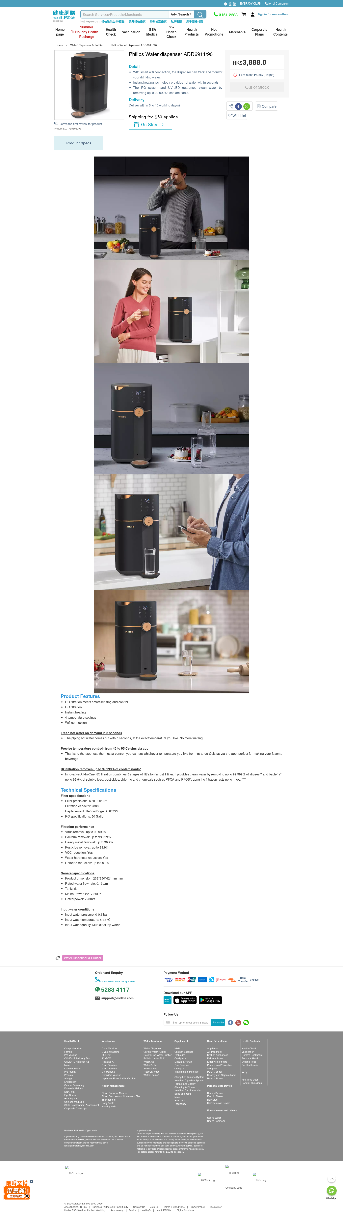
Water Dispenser (153, 1048)
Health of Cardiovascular (187, 1090)
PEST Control (214, 1071)
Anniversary (117, 1210)
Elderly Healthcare (217, 1061)
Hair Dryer (212, 1099)
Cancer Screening (74, 1085)
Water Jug (149, 1061)
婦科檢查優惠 (158, 21)
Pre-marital (70, 1071)
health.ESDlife (163, 1210)
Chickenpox (108, 1071)
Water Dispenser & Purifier (82, 958)
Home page (60, 32)
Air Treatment (214, 1051)
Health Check (249, 1048)
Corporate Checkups (75, 1108)
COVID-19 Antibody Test (77, 1058)
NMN (177, 1048)
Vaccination (248, 1051)
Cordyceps (180, 1058)
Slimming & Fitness (184, 1087)
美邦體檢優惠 (137, 21)
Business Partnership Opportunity (110, 1206)
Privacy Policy (197, 1206)
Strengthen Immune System (189, 1077)
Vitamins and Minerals (186, 1071)
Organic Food (249, 1061)
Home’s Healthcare (252, 1054)
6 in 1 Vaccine (109, 1068)
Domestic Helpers (74, 1088)
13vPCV (106, 1058)
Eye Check (70, 1095)
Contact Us (139, 1206)
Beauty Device (215, 1093)
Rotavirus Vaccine (111, 1075)
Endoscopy (70, 1081)
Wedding (100, 1210)
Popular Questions (252, 1083)
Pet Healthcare (215, 1058)
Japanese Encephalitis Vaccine (119, 1078)
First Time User (250, 1079)
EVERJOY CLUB (250, 3)
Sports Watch (214, 1117)
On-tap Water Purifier (155, 1051)
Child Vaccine (109, 1048)
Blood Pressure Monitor (114, 1093)
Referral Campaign (277, 3)
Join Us (154, 1206)
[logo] (64, 22)
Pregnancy (180, 1103)
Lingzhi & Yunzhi (183, 1061)
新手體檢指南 (194, 21)
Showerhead (150, 1068)
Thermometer (109, 1099)
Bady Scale (108, 1103)
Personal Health (250, 1058)
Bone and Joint (182, 1093)
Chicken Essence (183, 1051)
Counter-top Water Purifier (158, 1054)
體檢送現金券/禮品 (112, 21)
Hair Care (179, 1100)
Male (67, 1065)
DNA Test (69, 1091)
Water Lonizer (151, 1075)
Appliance (212, 1048)
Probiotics (179, 1054)
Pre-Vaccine (70, 1054)
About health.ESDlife (75, 1206)
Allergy (68, 1078)
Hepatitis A (108, 1061)
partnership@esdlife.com (82, 1145)
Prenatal (68, 1075)
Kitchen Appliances (217, 1054)
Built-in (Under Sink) (154, 1058)
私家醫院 (176, 21)
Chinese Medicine (74, 1101)
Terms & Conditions (174, 1206)
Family (132, 1210)
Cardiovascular (72, 1068)
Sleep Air (212, 1068)
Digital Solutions (185, 1210)
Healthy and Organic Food (221, 1075)
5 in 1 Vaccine (109, 1065)
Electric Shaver (215, 1096)
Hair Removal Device (218, 1103)
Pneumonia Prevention (219, 1065)
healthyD (146, 1210)
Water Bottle (150, 1065)
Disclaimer (216, 1206)
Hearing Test (71, 1098)
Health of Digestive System (188, 1080)
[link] (74, 1172)
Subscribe (218, 1022)
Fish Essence (181, 1065)
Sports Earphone (216, 1120)
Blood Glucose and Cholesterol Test (121, 1096)
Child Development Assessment (81, 1105)
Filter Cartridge (152, 1071)
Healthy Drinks (215, 1078)
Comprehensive (73, 1048)
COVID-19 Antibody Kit (76, 1061)
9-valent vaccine (110, 1051)
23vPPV (106, 1054)
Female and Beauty (185, 1083)
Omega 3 (179, 1068)
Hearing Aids (109, 1106)
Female (68, 1051)
